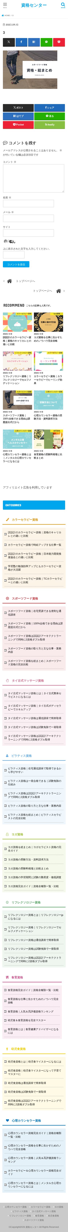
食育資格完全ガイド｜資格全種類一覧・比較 (33, 990)
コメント (9, 161)
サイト (7, 226)
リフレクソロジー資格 (20, 1216)
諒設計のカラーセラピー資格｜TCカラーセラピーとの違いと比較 (35, 580)
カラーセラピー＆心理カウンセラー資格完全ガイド (34, 1172)
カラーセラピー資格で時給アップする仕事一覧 (34, 544)
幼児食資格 (53, 1216)
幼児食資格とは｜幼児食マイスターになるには (34, 1061)
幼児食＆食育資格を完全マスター (27, 1020)
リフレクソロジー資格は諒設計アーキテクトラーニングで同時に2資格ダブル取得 (34, 959)
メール (8, 212)
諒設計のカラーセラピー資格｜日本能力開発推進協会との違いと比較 (34, 555)
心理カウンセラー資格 (16, 1207)
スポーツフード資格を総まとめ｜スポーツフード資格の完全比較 (34, 662)
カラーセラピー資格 (40, 1207)
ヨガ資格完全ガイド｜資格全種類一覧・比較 (33, 886)
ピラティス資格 (20, 1211)
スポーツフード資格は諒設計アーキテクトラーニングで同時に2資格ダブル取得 (34, 637)
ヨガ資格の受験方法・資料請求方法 (28, 859)
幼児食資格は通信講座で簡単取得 (27, 1082)
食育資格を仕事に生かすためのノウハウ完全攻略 (33, 1001)
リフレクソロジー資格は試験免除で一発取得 (33, 948)
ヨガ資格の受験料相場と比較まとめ (28, 868)
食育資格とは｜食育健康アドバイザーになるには (33, 1031)
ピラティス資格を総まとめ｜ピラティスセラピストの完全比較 (34, 816)
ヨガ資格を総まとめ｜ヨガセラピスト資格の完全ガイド (34, 849)
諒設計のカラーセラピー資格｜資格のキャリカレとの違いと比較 (34, 534)
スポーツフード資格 (34, 1220)
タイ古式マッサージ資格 (44, 1211)
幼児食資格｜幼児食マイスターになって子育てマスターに (34, 1072)
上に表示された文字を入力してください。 (27, 248)
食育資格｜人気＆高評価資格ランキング (30, 1011)
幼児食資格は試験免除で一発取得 (27, 1091)
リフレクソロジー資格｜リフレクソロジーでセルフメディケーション (34, 929)
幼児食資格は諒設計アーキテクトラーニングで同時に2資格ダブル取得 (34, 1102)
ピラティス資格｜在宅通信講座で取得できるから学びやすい (34, 770)
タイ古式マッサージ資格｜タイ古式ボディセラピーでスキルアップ (34, 707)
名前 (7, 197)
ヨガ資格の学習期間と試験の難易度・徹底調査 (34, 877)
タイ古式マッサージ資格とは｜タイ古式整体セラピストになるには (34, 695)
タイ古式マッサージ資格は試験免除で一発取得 (34, 727)
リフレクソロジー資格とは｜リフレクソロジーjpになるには (35, 916)
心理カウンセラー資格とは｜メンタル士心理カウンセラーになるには (34, 1185)
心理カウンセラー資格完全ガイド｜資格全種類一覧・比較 (34, 1135)
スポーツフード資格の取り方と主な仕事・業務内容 (34, 650)
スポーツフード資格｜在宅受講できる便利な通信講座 (34, 613)
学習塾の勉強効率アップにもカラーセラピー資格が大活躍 (34, 568)
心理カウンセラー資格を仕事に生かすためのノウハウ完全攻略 (34, 1147)
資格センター (34, 5)
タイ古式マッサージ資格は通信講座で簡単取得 (34, 718)
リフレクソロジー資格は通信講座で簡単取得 (33, 939)
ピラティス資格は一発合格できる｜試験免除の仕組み (34, 782)
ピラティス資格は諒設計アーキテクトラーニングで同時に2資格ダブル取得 (34, 795)
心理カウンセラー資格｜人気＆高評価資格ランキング (34, 1159)
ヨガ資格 (59, 1207)
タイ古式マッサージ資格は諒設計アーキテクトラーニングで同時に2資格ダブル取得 (34, 737)
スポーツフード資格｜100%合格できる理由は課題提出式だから (35, 625)
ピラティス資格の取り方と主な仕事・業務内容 (34, 805)
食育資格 (39, 1216)
